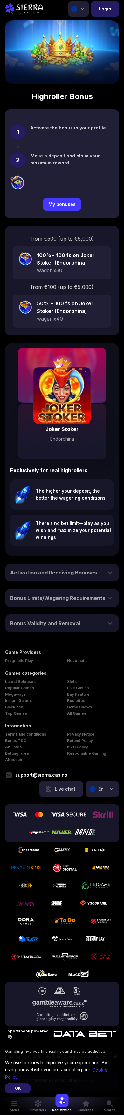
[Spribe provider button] (57, 903)
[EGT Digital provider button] (65, 868)
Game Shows (79, 707)
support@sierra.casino (41, 775)
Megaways (15, 694)
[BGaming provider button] (95, 850)
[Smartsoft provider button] (101, 921)
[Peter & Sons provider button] (62, 939)
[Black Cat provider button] (78, 974)
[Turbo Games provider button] (59, 885)
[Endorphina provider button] (29, 850)
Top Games (16, 713)
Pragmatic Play (19, 660)
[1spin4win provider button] (101, 868)
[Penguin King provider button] (26, 868)
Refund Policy (80, 740)
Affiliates (13, 747)
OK (18, 1088)
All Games (76, 713)
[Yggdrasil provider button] (93, 903)
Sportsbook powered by (28, 1034)
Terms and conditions (25, 734)
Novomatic (77, 660)
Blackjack (14, 707)
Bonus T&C (15, 740)
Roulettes (76, 700)
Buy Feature (78, 694)
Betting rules (17, 753)
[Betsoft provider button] (25, 885)
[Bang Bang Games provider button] (45, 974)
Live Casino (78, 688)
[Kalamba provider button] (25, 903)
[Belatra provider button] (29, 939)
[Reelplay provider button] (95, 939)
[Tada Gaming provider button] (65, 921)
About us (13, 759)
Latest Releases (20, 681)
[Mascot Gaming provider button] (101, 957)
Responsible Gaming (86, 753)
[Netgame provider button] (95, 885)
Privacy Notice (80, 734)
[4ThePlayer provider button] (26, 957)
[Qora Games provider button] (26, 921)
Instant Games (18, 700)
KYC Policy (77, 747)
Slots (72, 681)
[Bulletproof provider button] (65, 957)
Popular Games (19, 688)
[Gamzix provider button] (62, 850)
